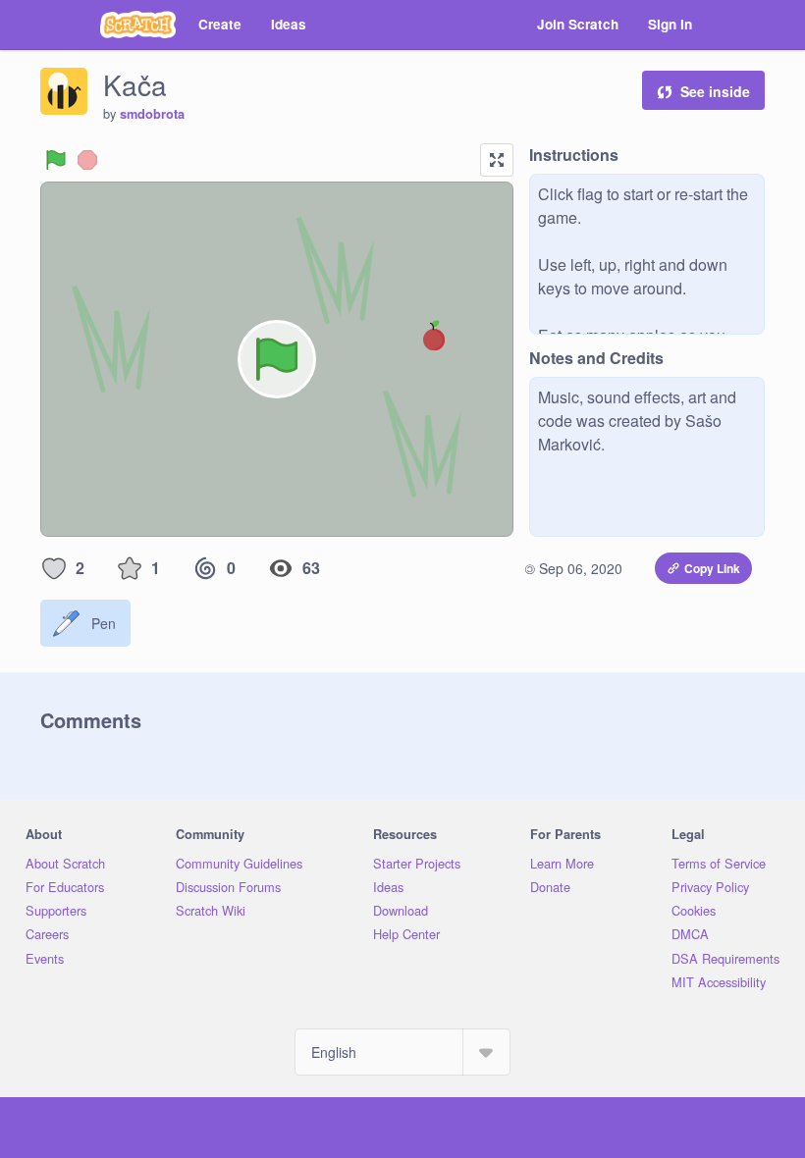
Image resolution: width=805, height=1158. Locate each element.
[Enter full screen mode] (496, 160)
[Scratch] (138, 24)
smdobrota (152, 114)
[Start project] (56, 160)
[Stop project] (87, 160)
